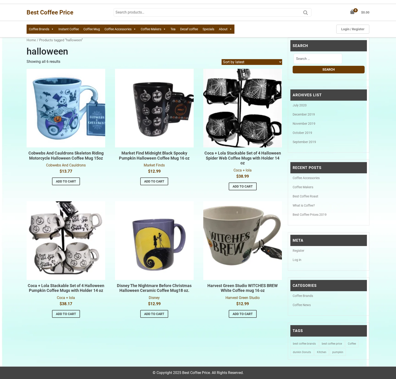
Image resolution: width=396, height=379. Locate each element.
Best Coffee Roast (305, 196)
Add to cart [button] (66, 181)
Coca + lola (243, 170)
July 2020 (300, 105)
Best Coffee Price (50, 12)
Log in (297, 260)
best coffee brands (304, 343)
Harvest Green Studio (243, 298)
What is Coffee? (304, 205)
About (223, 29)
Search (306, 14)
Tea (173, 29)
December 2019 (304, 114)
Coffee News (302, 305)
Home (31, 40)
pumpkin (337, 352)
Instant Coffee (68, 29)
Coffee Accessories (118, 29)
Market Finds (154, 165)
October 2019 (302, 133)
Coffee (352, 343)
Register (298, 250)
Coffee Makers (151, 29)
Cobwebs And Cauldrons (66, 165)
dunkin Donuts (302, 352)
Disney (154, 298)
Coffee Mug (91, 29)
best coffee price (332, 343)
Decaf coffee (189, 29)
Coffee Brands (39, 29)
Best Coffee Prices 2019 (310, 214)
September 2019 (304, 142)
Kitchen (321, 352)
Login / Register (352, 29)
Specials (208, 29)
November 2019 (304, 123)
